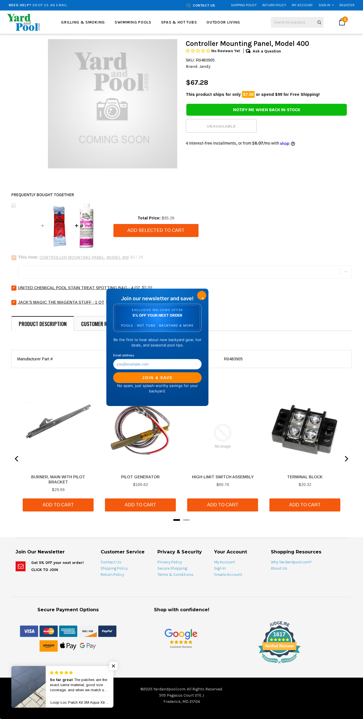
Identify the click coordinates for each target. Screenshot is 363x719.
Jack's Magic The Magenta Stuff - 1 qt (61, 302)
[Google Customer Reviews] (181, 638)
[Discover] (88, 631)
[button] (198, 50)
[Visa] (29, 631)
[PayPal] (107, 631)
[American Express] (68, 631)
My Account (302, 5)
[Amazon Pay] (48, 645)
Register (346, 5)
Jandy (204, 66)
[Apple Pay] (68, 645)
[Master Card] (48, 631)
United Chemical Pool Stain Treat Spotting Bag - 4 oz (79, 288)
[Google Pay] (88, 645)
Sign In (324, 5)
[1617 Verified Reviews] (181, 664)
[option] (69, 5)
